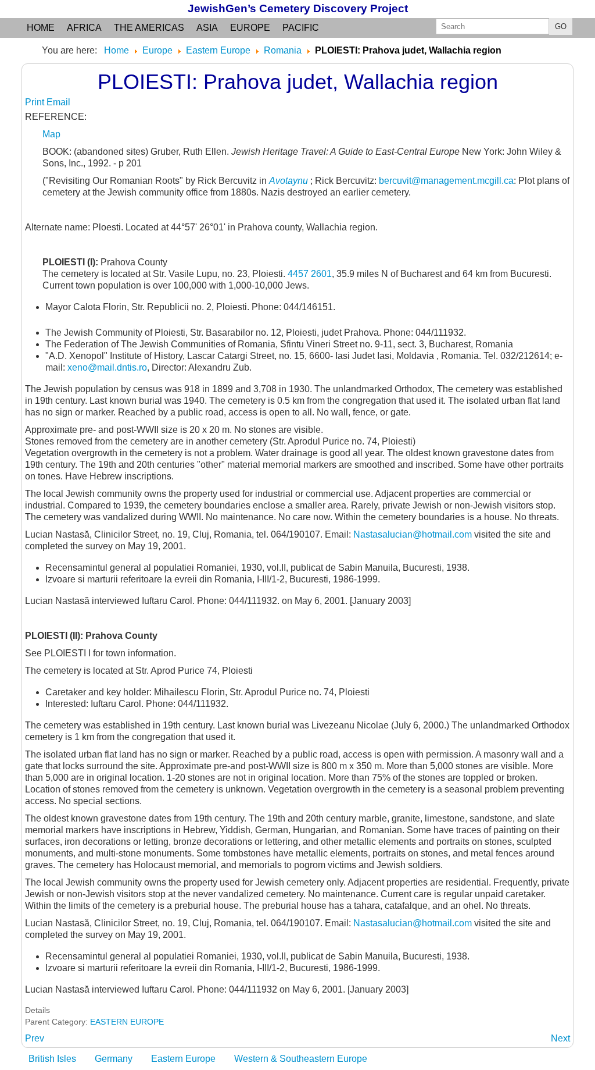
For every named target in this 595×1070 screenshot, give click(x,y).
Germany (113, 1059)
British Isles (52, 1059)
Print (35, 102)
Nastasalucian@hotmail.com (412, 534)
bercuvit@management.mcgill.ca (446, 181)
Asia (207, 28)
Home (41, 28)
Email (58, 102)
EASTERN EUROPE (127, 1021)
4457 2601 (310, 274)
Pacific (300, 28)
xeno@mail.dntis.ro (107, 367)
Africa (84, 28)
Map (51, 134)
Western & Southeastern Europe (300, 1059)
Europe (250, 28)
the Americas (149, 28)
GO (561, 26)
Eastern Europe (183, 1059)
